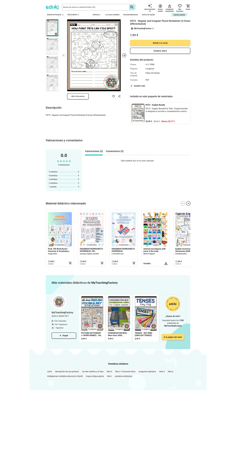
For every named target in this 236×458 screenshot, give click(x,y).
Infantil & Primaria (54, 15)
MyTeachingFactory (142, 28)
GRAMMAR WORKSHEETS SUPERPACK (123, 250)
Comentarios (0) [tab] (115, 151)
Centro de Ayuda (148, 15)
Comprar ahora (160, 51)
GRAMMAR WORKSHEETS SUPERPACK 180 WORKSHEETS (91, 250)
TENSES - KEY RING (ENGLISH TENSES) (143, 334)
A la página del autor (173, 337)
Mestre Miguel (149, 254)
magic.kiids (52, 254)
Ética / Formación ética (125, 371)
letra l (109, 376)
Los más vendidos (112, 15)
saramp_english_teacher (89, 254)
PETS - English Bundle (155, 105)
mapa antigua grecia (95, 376)
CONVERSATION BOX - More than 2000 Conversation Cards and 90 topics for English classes (118, 334)
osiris (49, 371)
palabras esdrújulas (123, 376)
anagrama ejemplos (147, 371)
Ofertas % (96, 15)
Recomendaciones (130, 15)
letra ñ (109, 371)
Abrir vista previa (78, 96)
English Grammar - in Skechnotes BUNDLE (184, 250)
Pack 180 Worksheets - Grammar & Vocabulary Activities (58, 250)
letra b (170, 371)
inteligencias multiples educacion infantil (65, 376)
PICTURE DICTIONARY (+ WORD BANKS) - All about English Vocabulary (91, 334)
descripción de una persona (67, 371)
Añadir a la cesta (160, 43)
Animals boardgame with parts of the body (154, 250)
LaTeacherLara (118, 254)
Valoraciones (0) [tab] (94, 151)
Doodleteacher (181, 254)
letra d (162, 371)
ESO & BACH (72, 15)
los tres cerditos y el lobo (92, 371)
